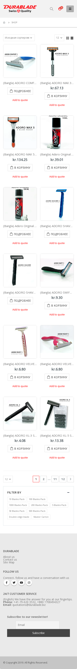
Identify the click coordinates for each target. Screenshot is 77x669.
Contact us (10, 559)
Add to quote (20, 100)
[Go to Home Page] (4, 22)
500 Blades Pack (37, 510)
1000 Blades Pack (18, 505)
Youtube (21, 583)
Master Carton (41, 516)
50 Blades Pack (16, 510)
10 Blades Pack (16, 499)
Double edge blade (19, 516)
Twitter (14, 583)
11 (55, 479)
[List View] (72, 37)
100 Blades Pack (37, 499)
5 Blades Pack (59, 505)
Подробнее (22, 91)
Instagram (29, 583)
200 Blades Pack (39, 505)
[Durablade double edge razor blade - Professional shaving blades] (20, 9)
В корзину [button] (59, 96)
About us (9, 557)
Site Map (8, 562)
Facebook (6, 583)
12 (63, 479)
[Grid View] (67, 37)
